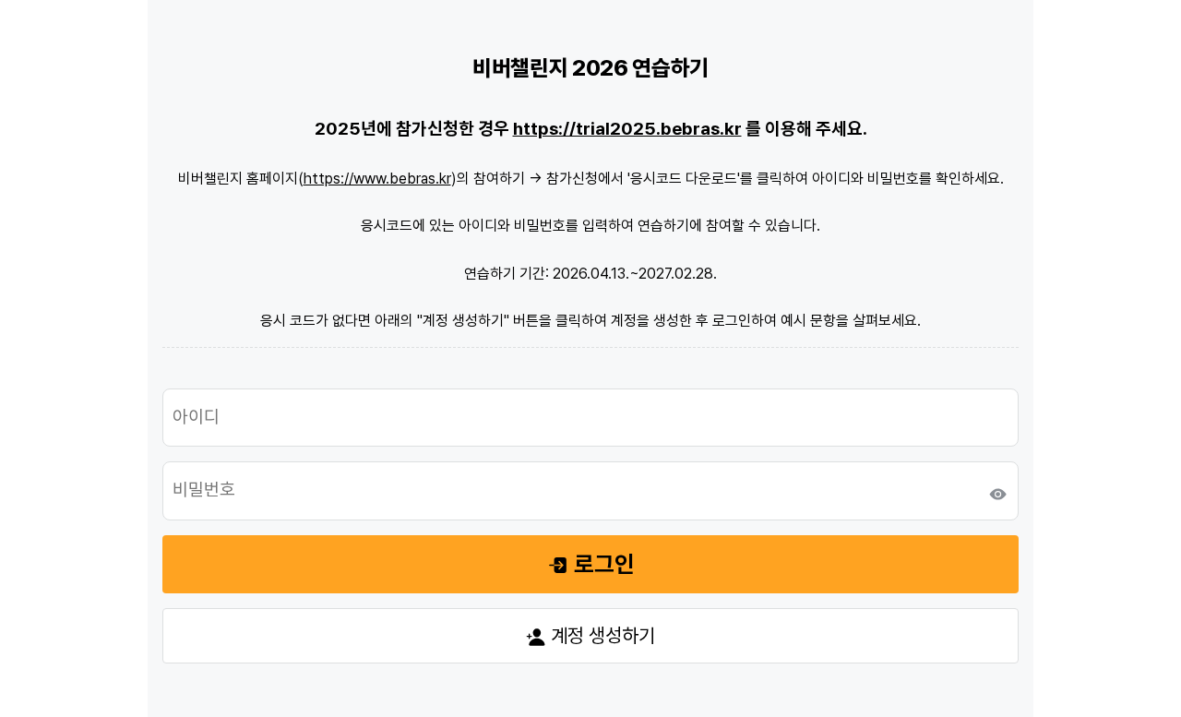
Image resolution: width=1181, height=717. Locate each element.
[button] (996, 491)
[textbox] (590, 223)
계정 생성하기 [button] (600, 635)
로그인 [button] (601, 564)
